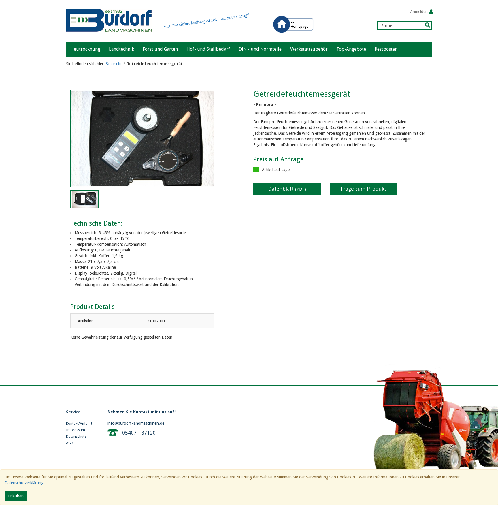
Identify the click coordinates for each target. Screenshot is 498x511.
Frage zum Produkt (363, 189)
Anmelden (419, 11)
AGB (69, 443)
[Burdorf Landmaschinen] (109, 16)
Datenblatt (287, 189)
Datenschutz (76, 436)
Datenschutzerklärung (24, 482)
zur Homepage (299, 24)
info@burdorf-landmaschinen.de (135, 423)
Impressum (75, 430)
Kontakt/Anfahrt (79, 423)
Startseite (114, 63)
